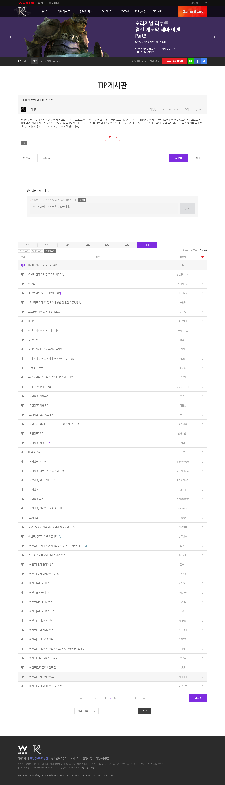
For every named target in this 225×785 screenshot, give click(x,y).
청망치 (183, 340)
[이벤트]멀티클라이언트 (40, 583)
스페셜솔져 (183, 592)
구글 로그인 (204, 61)
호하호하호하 (182, 480)
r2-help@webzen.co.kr (41, 767)
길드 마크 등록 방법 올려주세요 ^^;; (46, 555)
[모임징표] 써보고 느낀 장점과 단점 (46, 470)
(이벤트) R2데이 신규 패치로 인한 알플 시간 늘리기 (55, 545)
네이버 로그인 (191, 61)
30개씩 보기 (36, 251)
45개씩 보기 (49, 251)
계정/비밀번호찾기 (151, 61)
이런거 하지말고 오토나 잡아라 (43, 330)
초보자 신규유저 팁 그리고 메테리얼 (46, 274)
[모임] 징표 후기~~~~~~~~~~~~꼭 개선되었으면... (54, 424)
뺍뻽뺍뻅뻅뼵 (182, 499)
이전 (10, 37)
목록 (198, 157)
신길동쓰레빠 (182, 274)
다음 (214, 37)
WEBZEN (23, 749)
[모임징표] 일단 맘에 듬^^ (41, 480)
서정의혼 (183, 527)
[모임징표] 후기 (36, 433)
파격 (183, 648)
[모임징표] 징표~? (37, 442)
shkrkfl (183, 517)
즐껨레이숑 (183, 330)
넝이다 (183, 489)
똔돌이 (183, 414)
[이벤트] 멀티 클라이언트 (41, 564)
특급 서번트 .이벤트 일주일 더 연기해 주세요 (50, 377)
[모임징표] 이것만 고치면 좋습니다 (45, 508)
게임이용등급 (102, 758)
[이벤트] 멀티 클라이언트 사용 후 (45, 686)
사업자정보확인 (87, 767)
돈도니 (183, 564)
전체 (27, 245)
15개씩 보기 (23, 251)
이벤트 (31, 283)
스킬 (127, 245)
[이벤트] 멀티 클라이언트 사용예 (44, 573)
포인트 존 (33, 339)
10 (134, 698)
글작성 (178, 157)
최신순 (185, 250)
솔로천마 (183, 321)
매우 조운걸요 (35, 452)
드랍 (107, 245)
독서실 (183, 602)
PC (42, 3)
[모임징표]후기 (36, 499)
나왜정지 (183, 302)
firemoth (182, 555)
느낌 (183, 452)
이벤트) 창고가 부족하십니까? (43, 536)
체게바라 (32, 109)
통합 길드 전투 (37, 367)
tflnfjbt (183, 368)
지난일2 (183, 583)
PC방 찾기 (58, 61)
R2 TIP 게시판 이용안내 (42, 265)
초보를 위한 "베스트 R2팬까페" (44, 293)
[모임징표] (33, 489)
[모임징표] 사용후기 (38, 396)
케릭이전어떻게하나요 (39, 386)
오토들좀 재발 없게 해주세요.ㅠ (44, 311)
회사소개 (74, 758)
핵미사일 (183, 620)
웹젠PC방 (87, 758)
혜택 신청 (46, 61)
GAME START (192, 11)
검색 (144, 711)
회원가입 (194, 3)
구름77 (182, 312)
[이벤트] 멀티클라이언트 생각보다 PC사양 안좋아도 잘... (56, 648)
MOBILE (55, 3)
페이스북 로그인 (197, 61)
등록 (187, 208)
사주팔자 (183, 630)
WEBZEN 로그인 (174, 61)
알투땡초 (183, 536)
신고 (24, 143)
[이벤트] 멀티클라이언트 (40, 620)
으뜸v (182, 545)
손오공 (183, 574)
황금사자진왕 (182, 471)
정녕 (183, 667)
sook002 (182, 508)
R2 (22, 11)
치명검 (183, 358)
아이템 (47, 245)
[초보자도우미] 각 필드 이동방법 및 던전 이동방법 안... (55, 302)
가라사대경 (183, 283)
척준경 (183, 405)
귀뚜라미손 (183, 293)
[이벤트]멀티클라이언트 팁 (41, 611)
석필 (183, 443)
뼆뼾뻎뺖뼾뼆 (182, 461)
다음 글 (46, 157)
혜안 (183, 349)
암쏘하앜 (183, 424)
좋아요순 (203, 250)
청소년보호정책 (59, 758)
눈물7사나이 (183, 386)
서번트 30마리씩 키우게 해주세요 (45, 349)
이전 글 (26, 157)
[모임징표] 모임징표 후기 (41, 414)
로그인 (204, 3)
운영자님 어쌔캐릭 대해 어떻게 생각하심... (51, 527)
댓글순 (194, 250)
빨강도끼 (183, 639)
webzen (26, 3)
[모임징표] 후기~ (37, 461)
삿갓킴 (183, 658)
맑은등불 (183, 686)
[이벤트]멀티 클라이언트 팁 (42, 667)
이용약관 (22, 758)
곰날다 (183, 377)
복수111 (183, 396)
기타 (147, 245)
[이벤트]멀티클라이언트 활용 (43, 658)
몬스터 (67, 245)
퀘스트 (87, 245)
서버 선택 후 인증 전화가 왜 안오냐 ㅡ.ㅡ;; (51, 358)
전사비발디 (183, 433)
